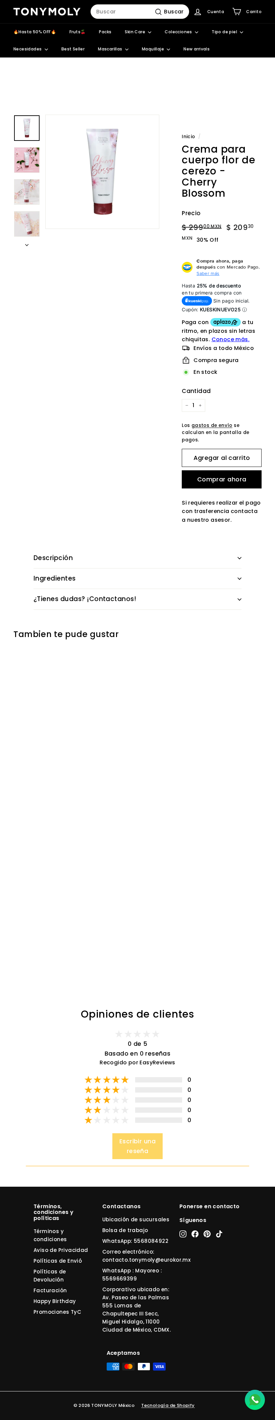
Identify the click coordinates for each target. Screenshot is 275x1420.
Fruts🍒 (77, 32)
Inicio (188, 136)
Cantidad (196, 391)
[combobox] (140, 11)
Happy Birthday (55, 1301)
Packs (105, 32)
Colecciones (179, 32)
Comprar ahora (221, 479)
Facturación (50, 1290)
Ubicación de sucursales (135, 1219)
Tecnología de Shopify (168, 1405)
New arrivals (196, 49)
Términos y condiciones (50, 1235)
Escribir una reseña (137, 1146)
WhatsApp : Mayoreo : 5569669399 (132, 1274)
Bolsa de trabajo (125, 1230)
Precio (191, 213)
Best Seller (73, 49)
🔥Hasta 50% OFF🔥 (34, 32)
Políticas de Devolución (50, 1275)
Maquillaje (153, 49)
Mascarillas (110, 49)
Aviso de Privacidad (61, 1250)
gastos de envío (211, 425)
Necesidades (28, 49)
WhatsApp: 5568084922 (135, 1241)
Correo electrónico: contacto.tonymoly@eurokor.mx (146, 1255)
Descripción (53, 557)
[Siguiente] (26, 243)
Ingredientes (55, 578)
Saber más (208, 273)
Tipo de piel (225, 32)
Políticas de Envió (58, 1260)
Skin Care (135, 32)
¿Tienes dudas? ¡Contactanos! (85, 598)
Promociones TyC (57, 1311)
